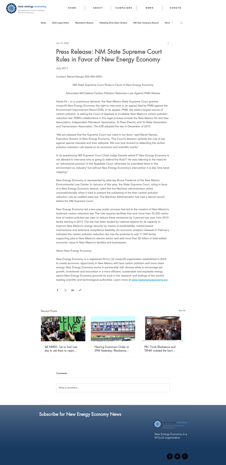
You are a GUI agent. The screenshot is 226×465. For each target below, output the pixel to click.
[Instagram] (185, 456)
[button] (98, 8)
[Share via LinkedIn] (72, 290)
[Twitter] (177, 456)
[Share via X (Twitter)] (65, 290)
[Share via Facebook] (57, 290)
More (167, 22)
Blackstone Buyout (84, 22)
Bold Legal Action (60, 22)
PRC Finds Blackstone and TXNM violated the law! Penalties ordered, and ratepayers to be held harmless (162, 348)
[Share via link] (80, 290)
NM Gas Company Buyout (146, 22)
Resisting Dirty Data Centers (113, 22)
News (43, 22)
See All (181, 310)
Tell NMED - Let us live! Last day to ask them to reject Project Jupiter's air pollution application (61, 348)
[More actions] (168, 43)
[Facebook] (170, 456)
